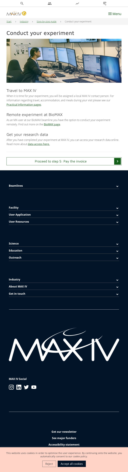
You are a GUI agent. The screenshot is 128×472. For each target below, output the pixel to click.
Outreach (15, 257)
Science (14, 243)
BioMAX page (52, 124)
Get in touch (17, 294)
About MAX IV (18, 286)
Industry (24, 21)
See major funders (64, 438)
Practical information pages (23, 104)
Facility (13, 207)
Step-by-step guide (46, 21)
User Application (20, 214)
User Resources (19, 221)
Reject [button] (49, 464)
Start (9, 21)
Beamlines (16, 186)
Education (15, 250)
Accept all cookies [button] (72, 464)
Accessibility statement (64, 444)
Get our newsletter (64, 432)
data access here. (39, 144)
